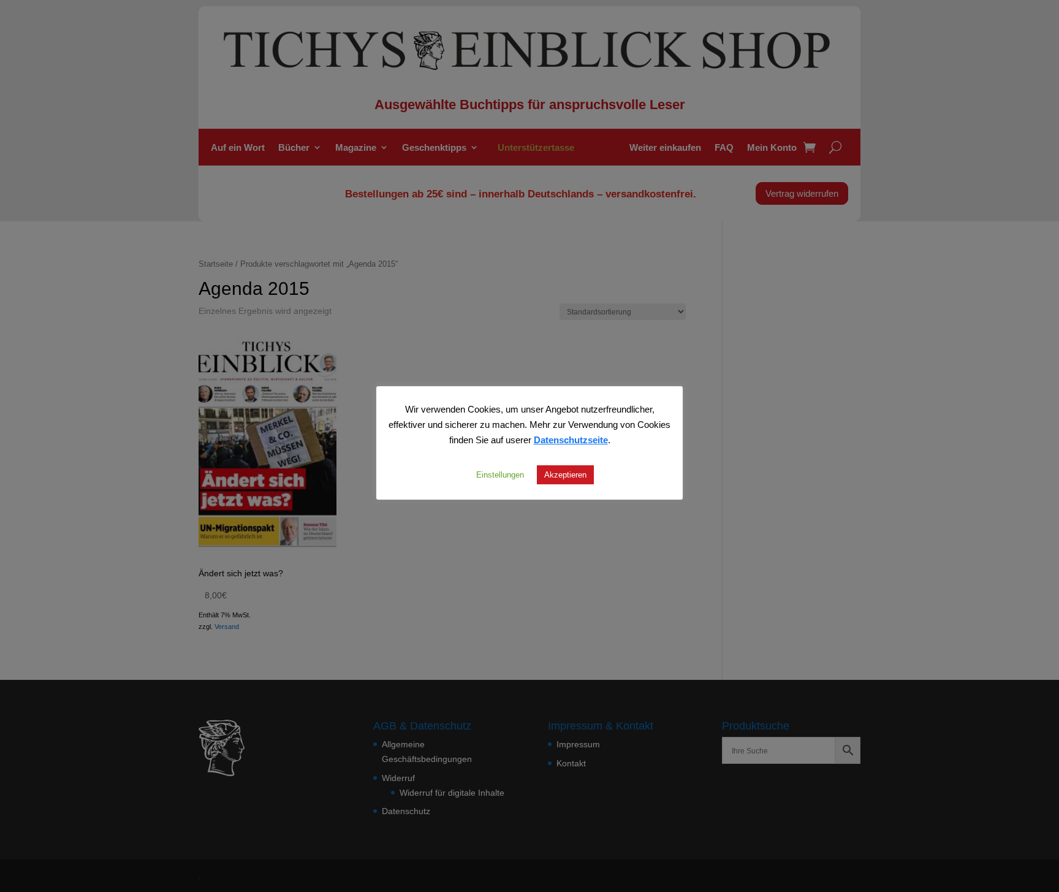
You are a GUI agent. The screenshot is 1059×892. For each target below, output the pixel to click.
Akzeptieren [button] (565, 474)
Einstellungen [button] (500, 474)
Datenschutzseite (571, 439)
